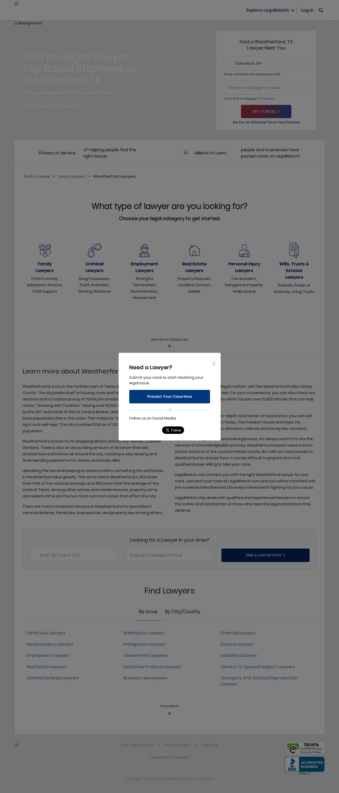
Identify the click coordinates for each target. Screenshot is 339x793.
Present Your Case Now (169, 396)
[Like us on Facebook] (143, 430)
